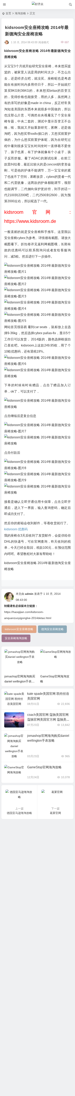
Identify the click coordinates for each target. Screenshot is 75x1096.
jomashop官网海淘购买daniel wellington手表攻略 (19, 681)
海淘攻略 (20, 13)
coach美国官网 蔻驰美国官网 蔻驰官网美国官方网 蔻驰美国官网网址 (48, 719)
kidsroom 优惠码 (16, 529)
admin (29, 593)
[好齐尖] (37, 5)
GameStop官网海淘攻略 (44, 767)
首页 (8, 13)
